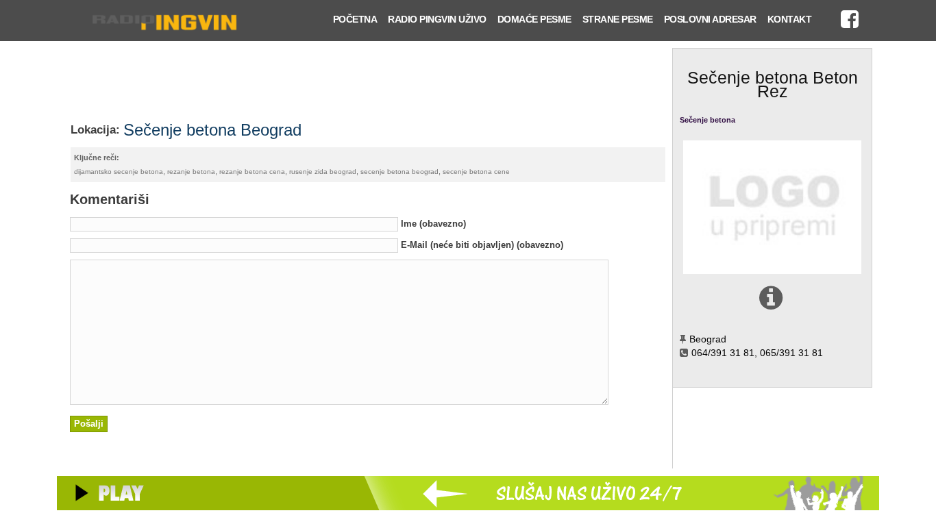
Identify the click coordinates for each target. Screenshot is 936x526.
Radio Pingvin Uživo (437, 19)
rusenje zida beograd (322, 171)
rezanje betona (191, 171)
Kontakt (789, 19)
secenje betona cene (476, 171)
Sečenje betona (707, 120)
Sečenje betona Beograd (212, 130)
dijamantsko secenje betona (118, 171)
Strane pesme (617, 19)
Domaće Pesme (534, 19)
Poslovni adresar (710, 19)
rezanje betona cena (252, 171)
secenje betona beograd (399, 171)
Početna (355, 19)
